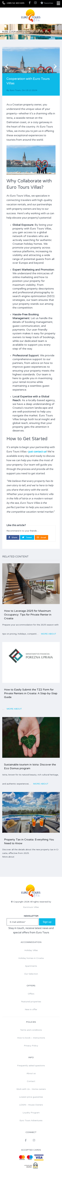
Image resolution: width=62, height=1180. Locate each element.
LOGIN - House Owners (31, 1105)
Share (14, 537)
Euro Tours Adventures (31, 1120)
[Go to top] (53, 1171)
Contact (31, 1081)
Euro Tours (15, 90)
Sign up (47, 921)
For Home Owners (22, 31)
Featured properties (31, 1001)
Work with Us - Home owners (31, 1089)
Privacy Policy (31, 1045)
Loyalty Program (31, 1112)
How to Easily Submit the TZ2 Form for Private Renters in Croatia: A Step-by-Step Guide (30, 693)
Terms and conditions (31, 1030)
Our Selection (31, 974)
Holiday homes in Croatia (31, 958)
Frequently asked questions (31, 1065)
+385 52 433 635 (15, 3)
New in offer (31, 1009)
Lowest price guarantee (31, 1097)
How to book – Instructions (31, 1038)
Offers (31, 993)
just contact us (37, 451)
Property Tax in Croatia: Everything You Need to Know (29, 841)
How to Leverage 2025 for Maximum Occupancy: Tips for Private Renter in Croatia (27, 614)
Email (43, 537)
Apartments (31, 966)
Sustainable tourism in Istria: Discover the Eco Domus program (30, 766)
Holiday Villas (31, 950)
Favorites (48, 3)
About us (31, 1073)
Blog (5, 31)
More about (48, 634)
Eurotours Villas (31, 907)
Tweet (28, 537)
